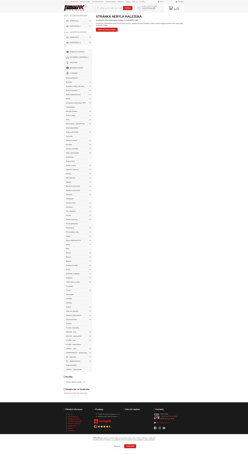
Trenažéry (69, 286)
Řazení (68, 253)
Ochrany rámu (71, 203)
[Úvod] (79, 8)
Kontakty (142, 2)
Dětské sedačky (71, 111)
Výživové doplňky (72, 311)
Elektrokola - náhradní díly (75, 124)
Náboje (68, 182)
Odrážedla (69, 199)
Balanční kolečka (72, 78)
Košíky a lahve (71, 165)
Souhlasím (130, 446)
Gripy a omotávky (72, 132)
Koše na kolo (70, 161)
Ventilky (69, 299)
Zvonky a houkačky (72, 328)
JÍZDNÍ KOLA (74, 21)
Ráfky (68, 245)
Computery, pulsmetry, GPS (76, 103)
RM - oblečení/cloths (73, 361)
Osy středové (71, 211)
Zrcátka (68, 324)
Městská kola (70, 178)
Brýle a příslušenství (73, 95)
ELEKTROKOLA (75, 26)
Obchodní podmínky (97, 2)
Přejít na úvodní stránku (107, 30)
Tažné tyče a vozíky (73, 282)
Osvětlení (69, 207)
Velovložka (70, 294)
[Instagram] (160, 429)
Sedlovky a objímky (73, 274)
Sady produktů (71, 365)
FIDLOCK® (73, 63)
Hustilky (69, 145)
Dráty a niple (70, 115)
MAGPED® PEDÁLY (76, 68)
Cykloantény (70, 107)
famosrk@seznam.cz (163, 423)
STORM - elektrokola (73, 344)
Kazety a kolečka (72, 149)
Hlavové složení (71, 140)
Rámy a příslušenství (73, 240)
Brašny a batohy (71, 90)
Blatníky (69, 82)
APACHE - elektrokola (73, 336)
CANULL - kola (71, 349)
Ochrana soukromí (110, 2)
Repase (128, 2)
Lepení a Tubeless (72, 170)
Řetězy (68, 257)
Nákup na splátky (85, 2)
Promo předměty (72, 224)
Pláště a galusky (72, 220)
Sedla (68, 270)
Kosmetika (70, 157)
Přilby (68, 236)
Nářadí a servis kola (73, 186)
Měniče (68, 174)
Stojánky (69, 278)
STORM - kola (71, 340)
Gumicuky (69, 136)
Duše (67, 120)
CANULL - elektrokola (73, 369)
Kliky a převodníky (72, 153)
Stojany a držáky (72, 265)
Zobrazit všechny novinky (74, 382)
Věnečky (69, 303)
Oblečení (69, 195)
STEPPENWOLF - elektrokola (76, 353)
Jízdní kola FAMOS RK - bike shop (75, 393)
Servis (66, 2)
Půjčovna (135, 2)
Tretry (68, 290)
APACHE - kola (71, 332)
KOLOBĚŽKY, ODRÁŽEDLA (79, 57)
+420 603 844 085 (148, 8)
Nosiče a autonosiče (73, 190)
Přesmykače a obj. (72, 232)
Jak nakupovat (74, 2)
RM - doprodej (71, 357)
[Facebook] (156, 429)
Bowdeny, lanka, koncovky (75, 86)
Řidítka (68, 261)
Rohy (67, 249)
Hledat (127, 8)
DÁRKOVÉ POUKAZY (77, 52)
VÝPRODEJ (74, 73)
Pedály (68, 215)
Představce (70, 228)
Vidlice (68, 307)
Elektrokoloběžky (72, 128)
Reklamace (121, 2)
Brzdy (68, 99)
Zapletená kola (71, 319)
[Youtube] (165, 429)
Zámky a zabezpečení (73, 315)
